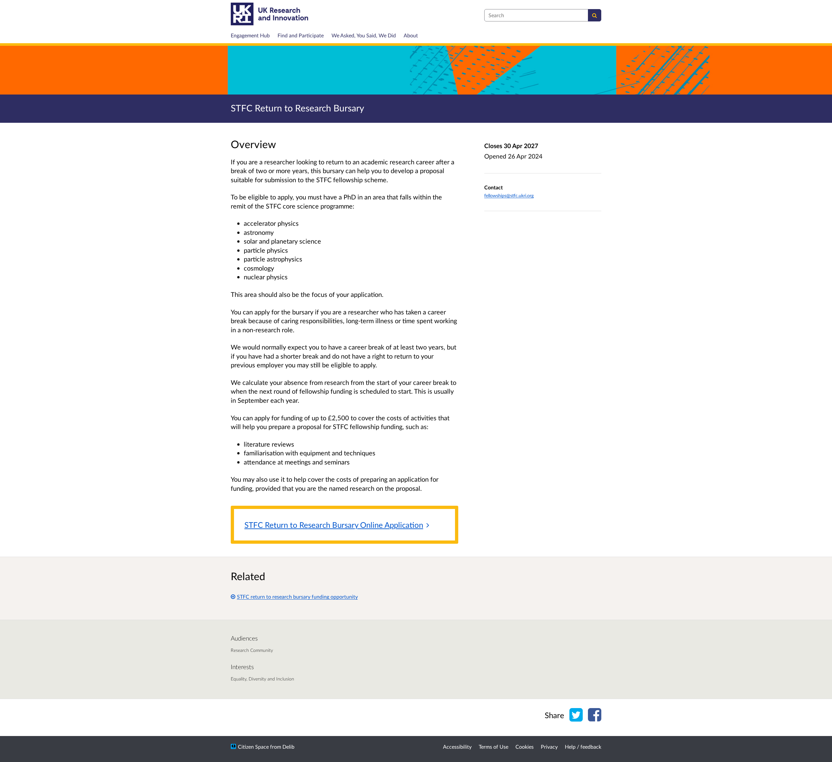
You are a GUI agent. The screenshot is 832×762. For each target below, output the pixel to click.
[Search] (594, 15)
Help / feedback (583, 746)
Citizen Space (253, 746)
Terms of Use (493, 746)
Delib (288, 746)
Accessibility (457, 746)
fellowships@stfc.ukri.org (509, 195)
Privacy (549, 746)
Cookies (524, 746)
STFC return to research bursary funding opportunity (297, 596)
